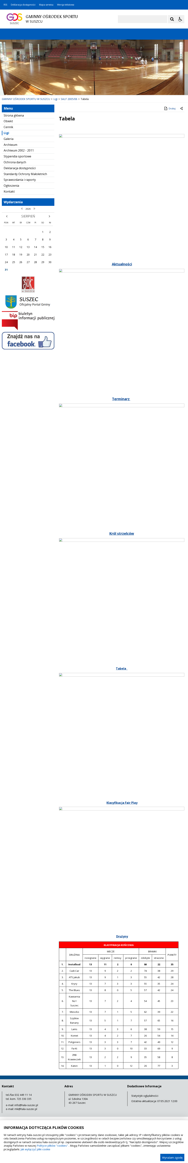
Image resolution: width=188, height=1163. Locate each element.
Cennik (8, 127)
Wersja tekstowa (65, 5)
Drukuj (172, 108)
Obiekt (8, 121)
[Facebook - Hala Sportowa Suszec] (28, 348)
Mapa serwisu (46, 5)
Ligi (6, 133)
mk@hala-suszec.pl (26, 1109)
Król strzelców (121, 533)
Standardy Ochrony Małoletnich (25, 174)
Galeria (8, 139)
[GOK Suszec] (28, 292)
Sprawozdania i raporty (20, 180)
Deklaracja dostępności (23, 5)
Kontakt (9, 191)
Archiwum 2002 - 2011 (19, 150)
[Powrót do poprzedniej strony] (181, 108)
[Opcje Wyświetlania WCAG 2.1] (180, 19)
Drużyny (122, 936)
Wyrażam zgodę (172, 1157)
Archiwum (10, 145)
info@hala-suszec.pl (26, 1105)
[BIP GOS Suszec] (28, 329)
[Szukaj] (172, 19)
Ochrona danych (15, 162)
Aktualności (122, 264)
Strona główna (14, 115)
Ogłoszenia (11, 186)
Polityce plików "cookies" (52, 1145)
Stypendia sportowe (17, 156)
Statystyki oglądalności (144, 1095)
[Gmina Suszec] (28, 308)
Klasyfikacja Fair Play (122, 803)
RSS (5, 5)
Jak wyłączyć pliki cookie (35, 1149)
